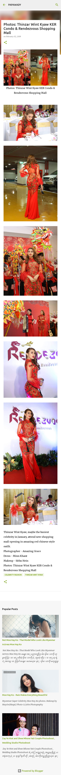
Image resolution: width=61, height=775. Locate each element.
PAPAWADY (14, 4)
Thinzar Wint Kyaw (34, 575)
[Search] (57, 4)
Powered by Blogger (32, 770)
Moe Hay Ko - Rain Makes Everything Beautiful (24, 695)
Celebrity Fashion (13, 575)
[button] (5, 43)
